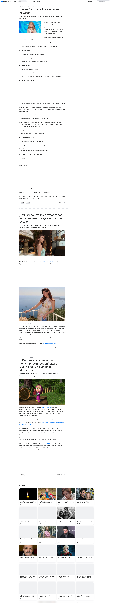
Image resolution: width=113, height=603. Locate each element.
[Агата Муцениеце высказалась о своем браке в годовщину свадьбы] (28, 572)
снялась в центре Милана (49, 343)
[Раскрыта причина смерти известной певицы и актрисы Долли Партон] (66, 553)
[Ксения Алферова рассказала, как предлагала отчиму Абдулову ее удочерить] (66, 516)
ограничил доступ (50, 443)
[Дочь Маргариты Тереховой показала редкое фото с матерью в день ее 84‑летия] (66, 497)
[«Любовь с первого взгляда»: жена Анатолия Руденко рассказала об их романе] (28, 516)
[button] (42, 243)
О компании (6, 602)
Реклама (10, 602)
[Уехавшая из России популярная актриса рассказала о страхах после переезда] (85, 572)
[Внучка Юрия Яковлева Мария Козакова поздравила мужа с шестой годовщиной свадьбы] (28, 535)
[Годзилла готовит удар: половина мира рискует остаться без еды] (28, 591)
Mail (2, 602)
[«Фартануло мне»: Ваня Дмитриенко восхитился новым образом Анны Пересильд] (47, 535)
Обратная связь (108, 602)
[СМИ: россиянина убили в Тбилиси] (66, 572)
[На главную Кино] (5, 1)
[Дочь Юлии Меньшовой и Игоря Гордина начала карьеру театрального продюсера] (66, 591)
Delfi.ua (32, 6)
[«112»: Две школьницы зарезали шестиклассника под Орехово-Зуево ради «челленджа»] (28, 497)
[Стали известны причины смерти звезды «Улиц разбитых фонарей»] (85, 553)
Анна (55, 261)
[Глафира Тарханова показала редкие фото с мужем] (47, 516)
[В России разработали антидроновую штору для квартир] (85, 591)
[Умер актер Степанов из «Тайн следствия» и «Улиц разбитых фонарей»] (85, 535)
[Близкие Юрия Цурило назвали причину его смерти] (47, 591)
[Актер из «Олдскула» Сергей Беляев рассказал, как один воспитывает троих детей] (47, 497)
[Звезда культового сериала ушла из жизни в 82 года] (47, 572)
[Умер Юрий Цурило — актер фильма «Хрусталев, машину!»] (28, 553)
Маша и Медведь (46, 407)
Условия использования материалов (98, 602)
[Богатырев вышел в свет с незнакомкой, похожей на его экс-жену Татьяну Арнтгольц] (85, 497)
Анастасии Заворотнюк (47, 261)
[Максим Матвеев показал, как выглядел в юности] (66, 535)
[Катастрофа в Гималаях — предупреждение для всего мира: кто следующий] (85, 516)
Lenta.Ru (32, 211)
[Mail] (2, 1)
